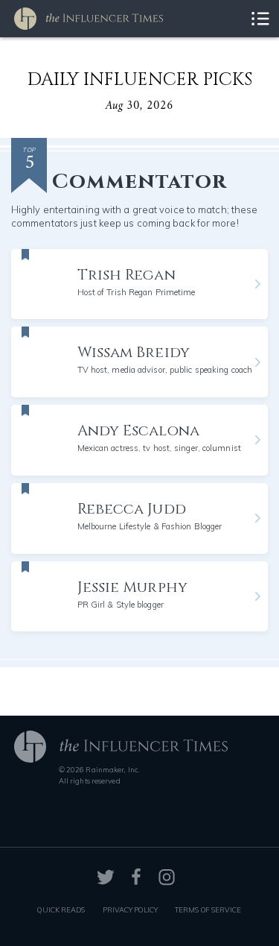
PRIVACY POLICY (130, 909)
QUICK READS (61, 909)
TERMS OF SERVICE (208, 909)
